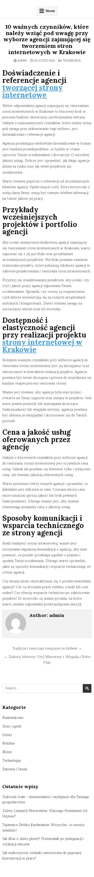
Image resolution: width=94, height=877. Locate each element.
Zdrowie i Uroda (14, 769)
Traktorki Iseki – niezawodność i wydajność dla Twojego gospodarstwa (45, 799)
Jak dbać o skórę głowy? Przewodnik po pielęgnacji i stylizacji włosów (43, 841)
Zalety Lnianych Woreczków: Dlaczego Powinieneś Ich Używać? (44, 813)
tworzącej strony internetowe (32, 91)
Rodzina (8, 743)
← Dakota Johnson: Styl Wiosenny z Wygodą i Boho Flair (47, 660)
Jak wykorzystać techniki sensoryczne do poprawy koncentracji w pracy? (41, 855)
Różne (7, 752)
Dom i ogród (11, 726)
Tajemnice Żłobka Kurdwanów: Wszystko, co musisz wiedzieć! (43, 827)
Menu (50, 11)
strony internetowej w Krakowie (42, 345)
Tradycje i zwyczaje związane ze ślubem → (47, 648)
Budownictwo (13, 718)
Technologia (72, 60)
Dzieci (7, 735)
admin (22, 60)
